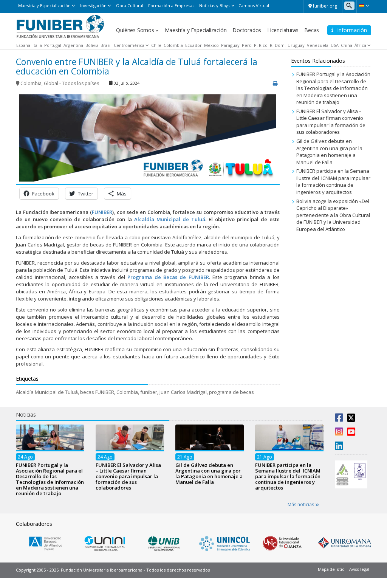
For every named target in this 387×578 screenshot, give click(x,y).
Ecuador (193, 45)
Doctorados (246, 30)
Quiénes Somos (135, 30)
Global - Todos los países (71, 83)
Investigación (93, 5)
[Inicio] (60, 26)
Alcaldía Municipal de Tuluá (169, 219)
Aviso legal (359, 569)
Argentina (73, 45)
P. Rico (261, 45)
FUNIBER (102, 212)
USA (335, 45)
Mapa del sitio (331, 569)
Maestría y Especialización (44, 5)
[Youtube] (351, 433)
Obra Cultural (129, 5)
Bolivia (92, 45)
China (346, 45)
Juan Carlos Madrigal (183, 392)
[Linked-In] (339, 447)
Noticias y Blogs (214, 5)
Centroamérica (129, 45)
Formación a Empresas (171, 5)
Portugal (52, 45)
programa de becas (231, 392)
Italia (37, 45)
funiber (148, 392)
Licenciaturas (282, 30)
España (23, 45)
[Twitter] (351, 419)
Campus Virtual (253, 5)
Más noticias (301, 504)
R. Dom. (278, 45)
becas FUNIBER (97, 392)
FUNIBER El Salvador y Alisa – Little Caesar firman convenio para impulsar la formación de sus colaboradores (330, 122)
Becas (311, 30)
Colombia (173, 45)
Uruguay (296, 45)
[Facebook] (339, 419)
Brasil (106, 45)
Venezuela (317, 45)
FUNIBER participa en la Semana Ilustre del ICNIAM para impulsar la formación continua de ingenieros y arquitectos (333, 181)
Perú (247, 45)
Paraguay (230, 45)
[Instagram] (339, 433)
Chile (156, 45)
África (360, 45)
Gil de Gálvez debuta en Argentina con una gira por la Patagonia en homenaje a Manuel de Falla (329, 152)
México (211, 45)
